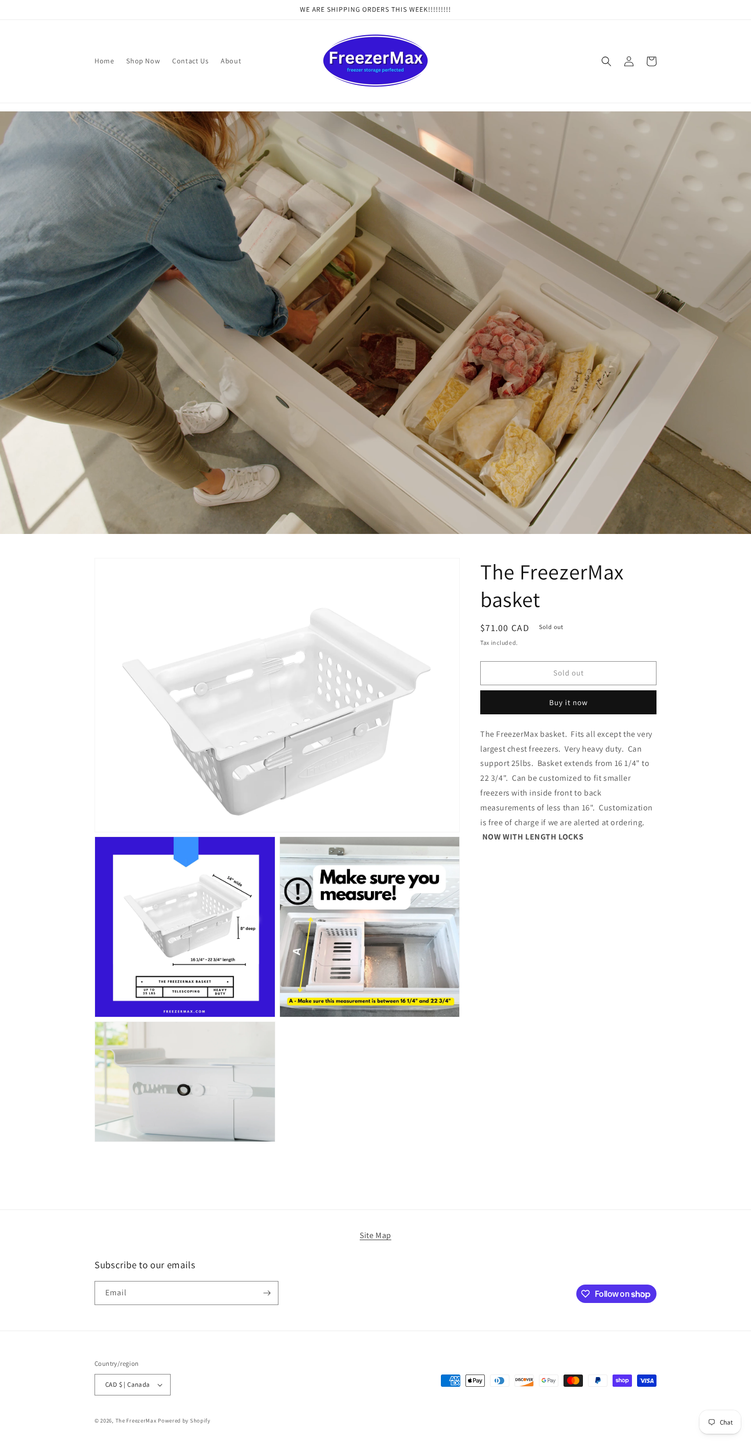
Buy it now (568, 702)
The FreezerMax (136, 1420)
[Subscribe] (266, 1293)
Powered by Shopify (184, 1420)
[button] (606, 61)
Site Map (375, 1235)
